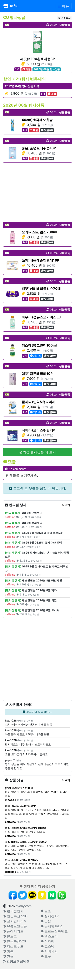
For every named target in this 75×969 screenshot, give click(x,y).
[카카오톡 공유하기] (32, 895)
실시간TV (51, 916)
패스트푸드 (15, 946)
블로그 (11, 936)
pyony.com (23, 906)
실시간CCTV (16, 921)
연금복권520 (16, 941)
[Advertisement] (37, 192)
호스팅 (49, 946)
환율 (10, 956)
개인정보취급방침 (16, 961)
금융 (47, 921)
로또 (47, 911)
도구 (47, 956)
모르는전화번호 (56, 931)
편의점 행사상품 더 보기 (37, 452)
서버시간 (51, 951)
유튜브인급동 (16, 926)
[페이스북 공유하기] (13, 895)
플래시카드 (15, 931)
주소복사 (65, 17)
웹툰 (10, 951)
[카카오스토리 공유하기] (42, 895)
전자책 (49, 941)
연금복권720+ (17, 916)
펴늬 (13, 6)
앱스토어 (51, 936)
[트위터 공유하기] (22, 895)
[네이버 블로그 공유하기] (52, 895)
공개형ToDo (53, 926)
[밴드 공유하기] (62, 895)
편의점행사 (15, 911)
